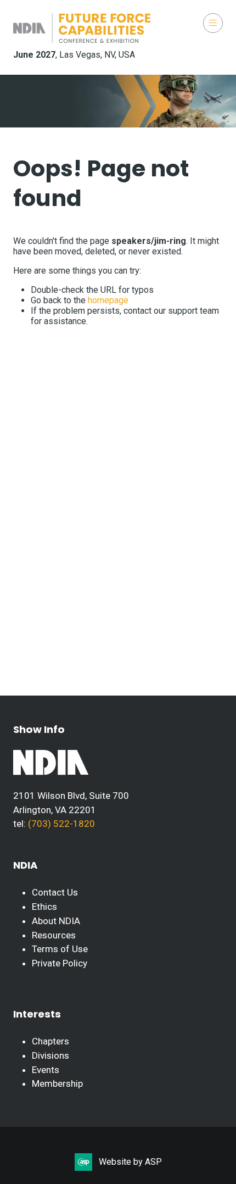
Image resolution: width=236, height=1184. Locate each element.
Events (45, 1069)
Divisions (50, 1055)
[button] (213, 23)
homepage (108, 300)
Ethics (44, 906)
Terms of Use (60, 948)
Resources (54, 935)
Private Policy (59, 963)
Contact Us (55, 892)
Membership (57, 1083)
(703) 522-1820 (60, 823)
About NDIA (56, 920)
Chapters (50, 1041)
